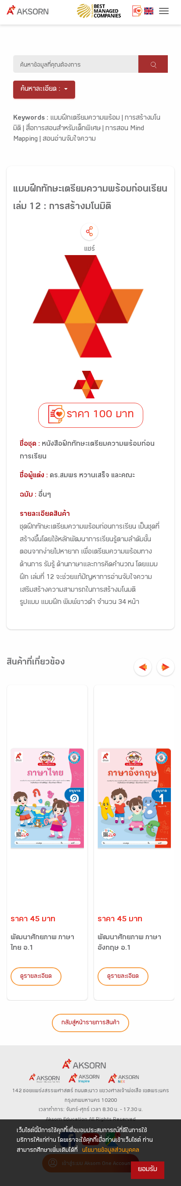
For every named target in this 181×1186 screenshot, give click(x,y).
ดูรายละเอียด (36, 977)
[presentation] (143, 667)
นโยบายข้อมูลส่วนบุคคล (110, 1151)
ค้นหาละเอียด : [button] (41, 89)
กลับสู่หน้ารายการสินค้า (90, 1023)
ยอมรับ (147, 1170)
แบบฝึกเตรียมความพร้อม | (87, 118)
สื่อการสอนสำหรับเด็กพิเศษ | (65, 129)
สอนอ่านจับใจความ (69, 139)
